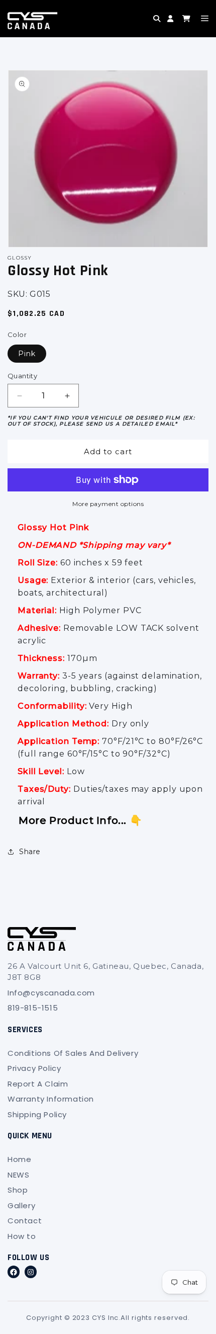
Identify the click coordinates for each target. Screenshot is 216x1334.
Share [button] (30, 851)
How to (22, 1236)
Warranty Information (51, 1099)
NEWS (18, 1175)
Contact (25, 1220)
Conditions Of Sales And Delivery (73, 1053)
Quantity (22, 376)
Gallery (21, 1205)
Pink (27, 353)
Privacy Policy (34, 1068)
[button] (139, 26)
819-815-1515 (33, 1008)
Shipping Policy (37, 1114)
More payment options (108, 504)
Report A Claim (38, 1083)
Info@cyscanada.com (51, 992)
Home (19, 1159)
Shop (18, 1190)
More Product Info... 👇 (80, 820)
